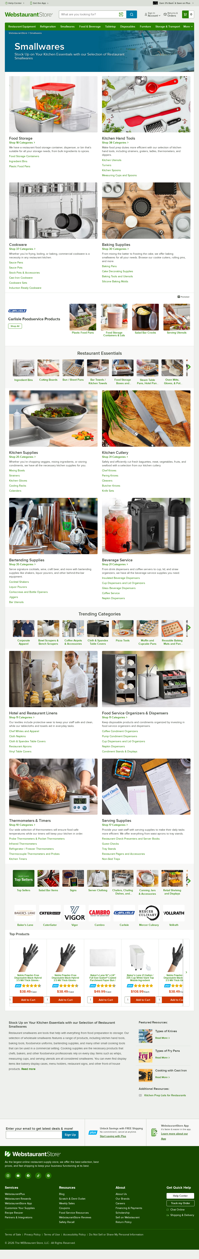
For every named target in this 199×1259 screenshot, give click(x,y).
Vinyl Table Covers (20, 751)
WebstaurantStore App (18, 1203)
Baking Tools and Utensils (117, 276)
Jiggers (13, 597)
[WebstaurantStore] (53, 1154)
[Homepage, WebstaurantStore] (29, 14)
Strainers (14, 475)
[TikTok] (38, 1176)
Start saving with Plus (113, 1136)
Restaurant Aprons (20, 746)
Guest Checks (110, 843)
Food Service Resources (74, 1212)
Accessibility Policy (74, 1234)
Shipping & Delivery (182, 1215)
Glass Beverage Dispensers (119, 588)
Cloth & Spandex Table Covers (27, 741)
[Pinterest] (48, 1176)
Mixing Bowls (17, 470)
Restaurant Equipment (22, 26)
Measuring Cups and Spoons (119, 175)
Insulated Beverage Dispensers (121, 578)
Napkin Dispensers (113, 598)
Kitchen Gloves (18, 480)
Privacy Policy (32, 1234)
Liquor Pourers (18, 586)
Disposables (127, 26)
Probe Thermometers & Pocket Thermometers (37, 838)
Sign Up (70, 1135)
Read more (28, 1069)
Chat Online (177, 1209)
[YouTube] (18, 1176)
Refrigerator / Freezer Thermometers (31, 848)
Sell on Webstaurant (128, 1217)
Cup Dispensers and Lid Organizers (123, 583)
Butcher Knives (111, 485)
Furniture (145, 26)
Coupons (64, 1208)
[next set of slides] (186, 972)
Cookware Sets (18, 282)
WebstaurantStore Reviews (75, 1217)
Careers (120, 1203)
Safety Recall (66, 1222)
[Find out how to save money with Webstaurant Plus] (18, 986)
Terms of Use (52, 1234)
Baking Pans (109, 266)
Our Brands (123, 1198)
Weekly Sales (67, 1203)
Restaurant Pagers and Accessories (123, 853)
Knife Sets (108, 490)
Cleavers (107, 480)
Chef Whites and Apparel (24, 731)
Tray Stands (109, 848)
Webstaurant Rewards (18, 1198)
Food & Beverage (90, 26)
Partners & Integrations (18, 1217)
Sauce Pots (16, 267)
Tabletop (110, 26)
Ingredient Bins (18, 161)
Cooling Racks (17, 485)
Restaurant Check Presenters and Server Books (131, 838)
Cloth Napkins (17, 736)
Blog (62, 1194)
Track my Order (180, 1203)
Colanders (15, 490)
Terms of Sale (13, 1234)
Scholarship (123, 1212)
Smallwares (67, 26)
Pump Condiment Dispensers (119, 736)
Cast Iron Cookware (21, 277)
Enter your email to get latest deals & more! (39, 1128)
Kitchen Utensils (111, 160)
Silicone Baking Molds (115, 281)
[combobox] (92, 14)
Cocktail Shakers (19, 581)
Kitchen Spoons (111, 170)
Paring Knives (110, 475)
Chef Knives (109, 470)
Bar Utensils (16, 602)
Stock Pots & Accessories (24, 272)
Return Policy (124, 1222)
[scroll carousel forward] (189, 367)
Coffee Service (111, 593)
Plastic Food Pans (19, 166)
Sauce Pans (16, 262)
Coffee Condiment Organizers (120, 731)
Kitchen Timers (18, 859)
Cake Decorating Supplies (117, 271)
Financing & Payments (129, 1208)
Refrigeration (48, 26)
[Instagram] (8, 1176)
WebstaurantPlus (15, 1194)
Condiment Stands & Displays (119, 751)
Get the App (39, 3)
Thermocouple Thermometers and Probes (34, 853)
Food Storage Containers (24, 156)
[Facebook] (28, 1176)
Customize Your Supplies (20, 1208)
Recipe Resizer (14, 1212)
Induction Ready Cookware (25, 287)
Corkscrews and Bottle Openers (28, 592)
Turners (106, 165)
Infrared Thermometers (23, 843)
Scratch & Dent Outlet (72, 1198)
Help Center (15, 3)
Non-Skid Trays (111, 859)
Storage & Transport (167, 26)
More (186, 26)
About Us (121, 1194)
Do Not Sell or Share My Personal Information (116, 1234)
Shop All (15, 326)
